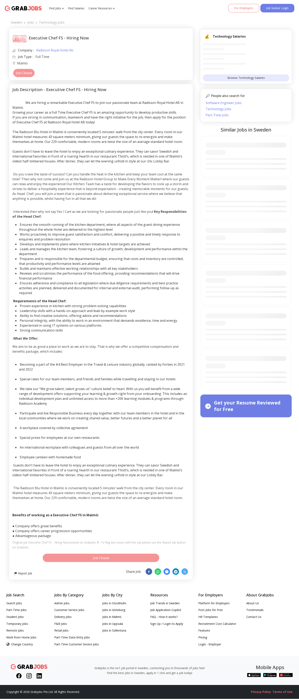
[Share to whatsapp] (158, 571)
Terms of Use (282, 692)
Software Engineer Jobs (224, 103)
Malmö (22, 63)
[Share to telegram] (175, 571)
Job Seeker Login (277, 8)
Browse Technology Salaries (246, 78)
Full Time (42, 56)
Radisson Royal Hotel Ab (54, 50)
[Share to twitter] (184, 571)
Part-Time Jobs (217, 115)
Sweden (16, 22)
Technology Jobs (51, 22)
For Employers (243, 8)
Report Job (24, 573)
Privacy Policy (261, 692)
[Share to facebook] (149, 571)
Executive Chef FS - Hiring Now (48, 542)
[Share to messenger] (167, 571)
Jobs (30, 22)
